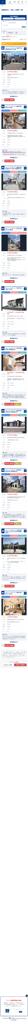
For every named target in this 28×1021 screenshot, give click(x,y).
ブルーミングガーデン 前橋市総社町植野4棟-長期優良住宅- (13, 411)
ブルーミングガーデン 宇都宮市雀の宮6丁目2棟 (13, 288)
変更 (23, 26)
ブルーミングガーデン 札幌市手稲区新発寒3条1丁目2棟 (13, 48)
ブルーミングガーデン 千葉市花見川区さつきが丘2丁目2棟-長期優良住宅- (13, 531)
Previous (23, 69)
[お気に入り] (2, 99)
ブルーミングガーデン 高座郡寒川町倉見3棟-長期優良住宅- (13, 470)
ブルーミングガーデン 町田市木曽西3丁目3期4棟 (13, 229)
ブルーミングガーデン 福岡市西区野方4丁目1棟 (13, 593)
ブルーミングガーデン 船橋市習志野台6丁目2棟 (13, 107)
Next (25, 69)
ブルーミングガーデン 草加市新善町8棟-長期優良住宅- (13, 349)
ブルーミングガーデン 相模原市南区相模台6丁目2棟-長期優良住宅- (13, 168)
